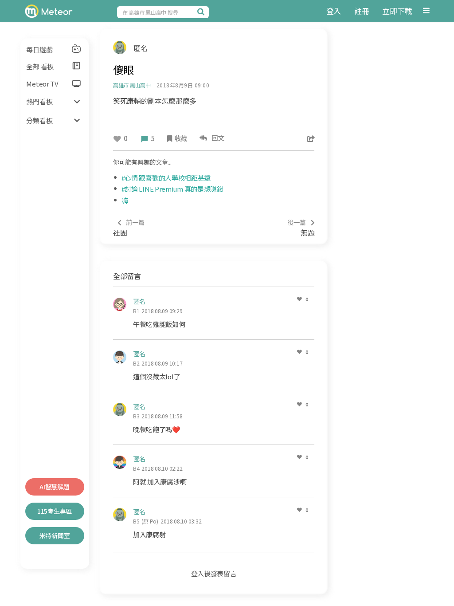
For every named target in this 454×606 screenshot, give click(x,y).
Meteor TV (42, 83)
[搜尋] (202, 11)
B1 (136, 311)
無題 (301, 228)
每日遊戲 (39, 49)
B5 (136, 521)
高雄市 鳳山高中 (132, 85)
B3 (136, 416)
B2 (136, 363)
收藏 (180, 138)
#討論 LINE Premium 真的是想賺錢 (172, 189)
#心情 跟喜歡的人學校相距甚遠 (166, 177)
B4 (136, 468)
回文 (216, 137)
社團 (129, 228)
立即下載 (397, 10)
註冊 (361, 10)
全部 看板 (40, 66)
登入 (333, 10)
